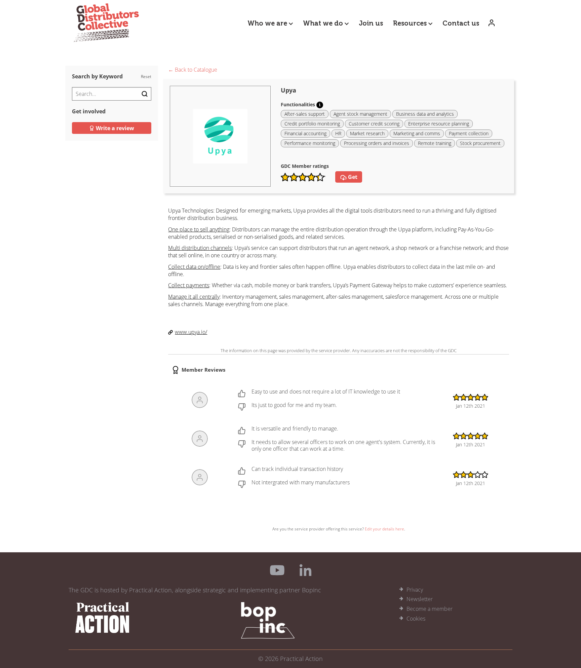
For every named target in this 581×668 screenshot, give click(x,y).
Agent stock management (360, 114)
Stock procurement (480, 143)
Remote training (434, 143)
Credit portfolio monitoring (312, 123)
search (144, 93)
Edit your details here (384, 529)
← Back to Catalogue (192, 70)
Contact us (460, 23)
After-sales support (304, 114)
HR (338, 133)
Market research (367, 133)
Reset (146, 77)
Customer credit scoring (374, 123)
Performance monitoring (309, 143)
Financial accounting (305, 133)
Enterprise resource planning (438, 123)
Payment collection (469, 133)
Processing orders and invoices (376, 143)
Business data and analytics (425, 114)
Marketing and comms (416, 133)
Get (352, 177)
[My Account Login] (492, 23)
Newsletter (419, 599)
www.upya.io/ (191, 332)
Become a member (429, 609)
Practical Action (301, 659)
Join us (371, 23)
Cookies (415, 618)
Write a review (114, 128)
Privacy (414, 589)
